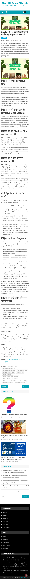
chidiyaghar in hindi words (8, 372)
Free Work (5, 524)
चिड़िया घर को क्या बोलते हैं (7, 374)
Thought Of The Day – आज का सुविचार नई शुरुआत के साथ (16, 491)
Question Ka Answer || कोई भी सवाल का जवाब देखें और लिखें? (14, 414)
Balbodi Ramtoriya (16, 40)
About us (5, 539)
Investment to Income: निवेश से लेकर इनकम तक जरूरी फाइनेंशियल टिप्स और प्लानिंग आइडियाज (15, 476)
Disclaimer (5, 548)
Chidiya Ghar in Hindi (12, 366)
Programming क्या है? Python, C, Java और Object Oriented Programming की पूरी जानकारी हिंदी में (13, 458)
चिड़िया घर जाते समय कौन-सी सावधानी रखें (10, 378)
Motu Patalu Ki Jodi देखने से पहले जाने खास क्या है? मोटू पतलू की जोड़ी (26, 386)
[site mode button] (24, 12)
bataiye (4, 37)
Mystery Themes (24, 577)
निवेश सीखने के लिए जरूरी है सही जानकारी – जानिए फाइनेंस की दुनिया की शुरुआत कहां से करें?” (15, 482)
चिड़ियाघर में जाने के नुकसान (7, 382)
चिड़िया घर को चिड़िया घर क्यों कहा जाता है (10, 376)
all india (5, 512)
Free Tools (5, 521)
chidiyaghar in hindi (22, 370)
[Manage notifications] (26, 575)
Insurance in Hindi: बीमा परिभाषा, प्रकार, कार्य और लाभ (5, 386)
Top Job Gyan (6, 527)
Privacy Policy (6, 545)
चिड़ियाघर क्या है (23, 380)
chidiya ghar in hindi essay (8, 368)
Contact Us (6, 542)
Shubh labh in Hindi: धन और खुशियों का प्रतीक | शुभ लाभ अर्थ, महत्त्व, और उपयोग (14, 436)
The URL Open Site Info (15, 3)
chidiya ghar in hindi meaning (9, 370)
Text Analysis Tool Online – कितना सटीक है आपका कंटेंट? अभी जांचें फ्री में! (16, 487)
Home (4, 536)
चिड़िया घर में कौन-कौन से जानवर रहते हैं (9, 380)
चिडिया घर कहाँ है (20, 372)
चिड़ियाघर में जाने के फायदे (20, 382)
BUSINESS (5, 518)
